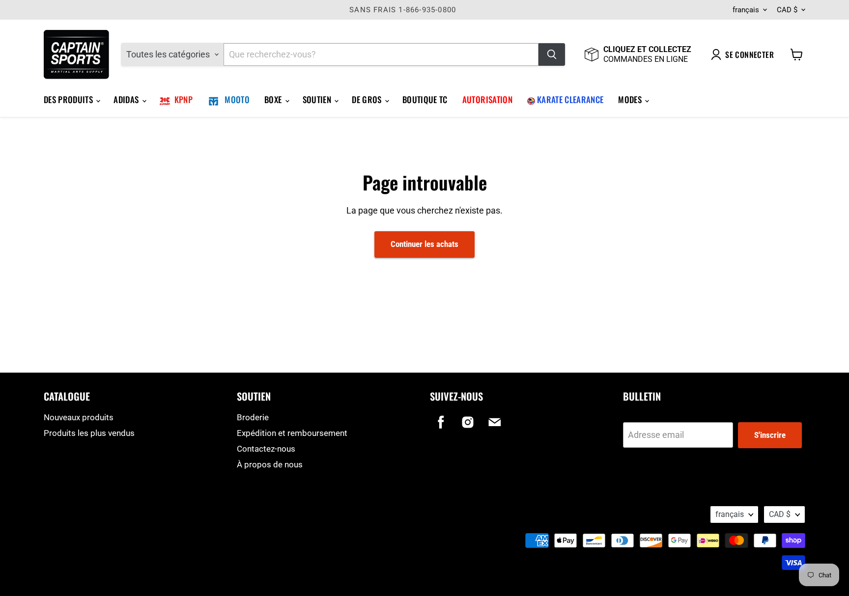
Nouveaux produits (78, 417)
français (746, 9)
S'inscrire (770, 435)
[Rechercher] (551, 54)
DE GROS (368, 99)
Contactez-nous (266, 449)
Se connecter (749, 54)
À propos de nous (270, 464)
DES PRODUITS (69, 99)
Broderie (253, 417)
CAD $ (787, 9)
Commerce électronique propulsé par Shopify (106, 525)
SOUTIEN (318, 99)
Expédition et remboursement (292, 433)
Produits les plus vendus (89, 433)
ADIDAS (127, 99)
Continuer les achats (424, 244)
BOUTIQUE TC (425, 99)
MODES (631, 99)
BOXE (274, 99)
